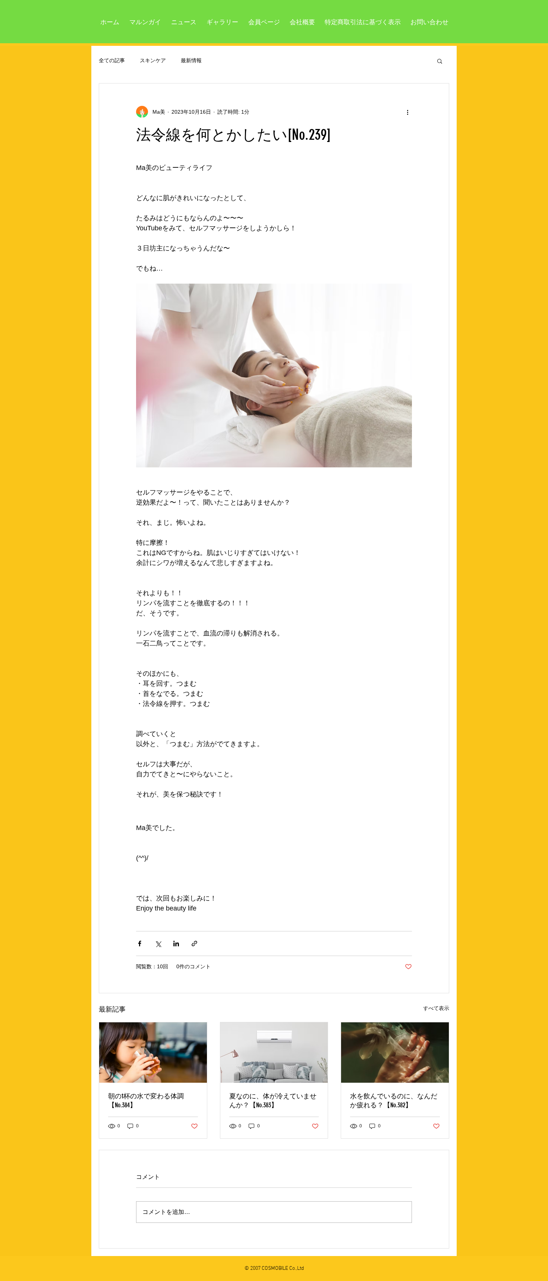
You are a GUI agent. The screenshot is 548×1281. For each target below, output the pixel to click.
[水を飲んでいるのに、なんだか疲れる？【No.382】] (395, 1052)
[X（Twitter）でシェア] (157, 943)
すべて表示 (436, 1008)
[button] (439, 61)
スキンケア (153, 60)
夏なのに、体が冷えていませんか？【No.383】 (272, 1100)
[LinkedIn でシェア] (176, 943)
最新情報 (191, 60)
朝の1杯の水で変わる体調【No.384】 (146, 1100)
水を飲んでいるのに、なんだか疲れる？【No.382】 (393, 1100)
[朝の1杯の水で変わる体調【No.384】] (153, 1052)
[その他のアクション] (407, 111)
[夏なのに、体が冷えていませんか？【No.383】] (274, 1052)
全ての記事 (112, 60)
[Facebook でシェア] (139, 943)
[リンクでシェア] (194, 943)
